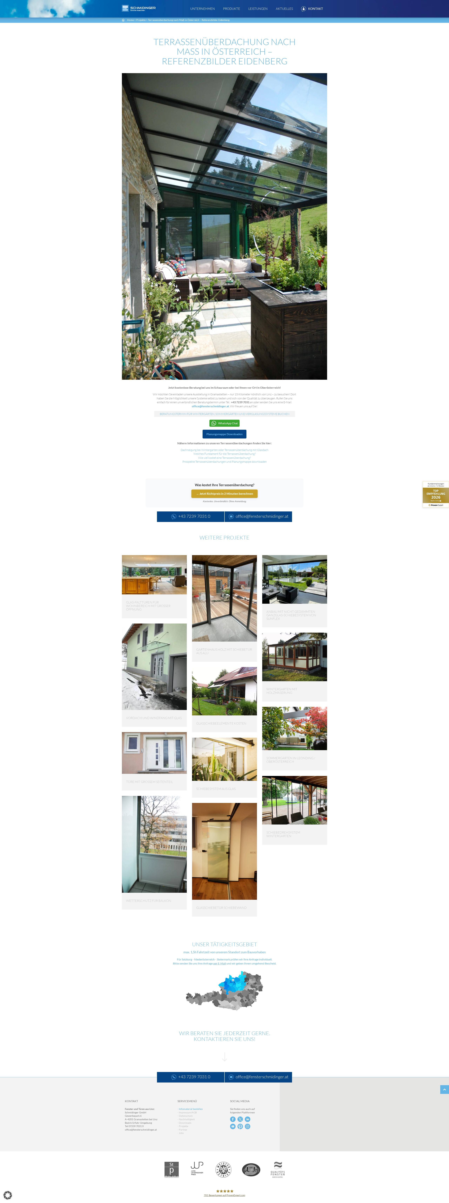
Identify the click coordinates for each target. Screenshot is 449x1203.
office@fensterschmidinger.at (141, 1129)
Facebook (233, 1119)
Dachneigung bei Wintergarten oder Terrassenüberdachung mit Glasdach (224, 450)
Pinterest (240, 1126)
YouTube (233, 1126)
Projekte (141, 19)
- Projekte (182, 1126)
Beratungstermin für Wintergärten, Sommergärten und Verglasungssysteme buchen (224, 414)
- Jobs (180, 1132)
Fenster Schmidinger (139, 8)
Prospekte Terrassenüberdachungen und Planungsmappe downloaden (224, 461)
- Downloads (184, 1122)
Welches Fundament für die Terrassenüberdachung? (224, 453)
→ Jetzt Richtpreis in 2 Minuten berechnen (224, 493)
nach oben (444, 1089)
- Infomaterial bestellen (190, 1108)
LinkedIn (247, 1119)
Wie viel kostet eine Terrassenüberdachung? (224, 458)
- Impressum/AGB (187, 1112)
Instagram (247, 1126)
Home (130, 19)
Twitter (240, 1119)
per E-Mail (219, 963)
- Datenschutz (185, 1115)
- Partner (182, 1129)
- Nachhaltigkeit (186, 1119)
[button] (7, 1195)
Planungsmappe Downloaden (224, 434)
